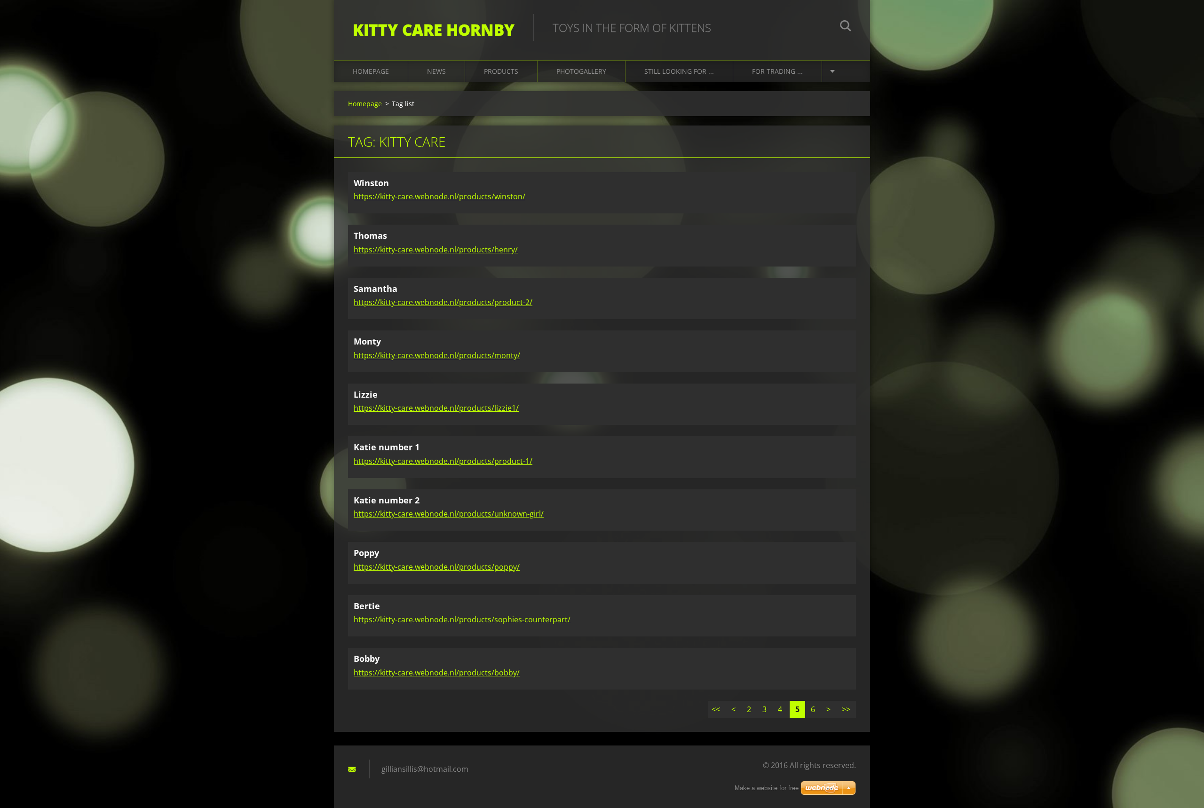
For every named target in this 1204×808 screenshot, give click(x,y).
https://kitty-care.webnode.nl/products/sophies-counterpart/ (462, 619)
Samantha (375, 288)
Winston (371, 182)
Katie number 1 (387, 447)
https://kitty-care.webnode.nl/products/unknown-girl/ (449, 514)
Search (845, 27)
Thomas (370, 235)
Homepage (371, 71)
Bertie (367, 606)
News (436, 71)
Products (501, 71)
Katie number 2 (387, 500)
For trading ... (777, 71)
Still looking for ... (679, 71)
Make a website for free (767, 788)
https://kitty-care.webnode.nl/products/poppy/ (437, 567)
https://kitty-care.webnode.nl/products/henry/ (436, 249)
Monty (367, 341)
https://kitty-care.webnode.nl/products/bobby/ (437, 672)
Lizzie (366, 394)
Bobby (367, 658)
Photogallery (581, 71)
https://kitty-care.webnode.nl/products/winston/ (439, 196)
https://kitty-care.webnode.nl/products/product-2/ (443, 302)
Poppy (366, 552)
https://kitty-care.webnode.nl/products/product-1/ (443, 461)
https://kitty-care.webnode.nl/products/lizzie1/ (436, 408)
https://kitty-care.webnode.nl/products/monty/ (437, 355)
